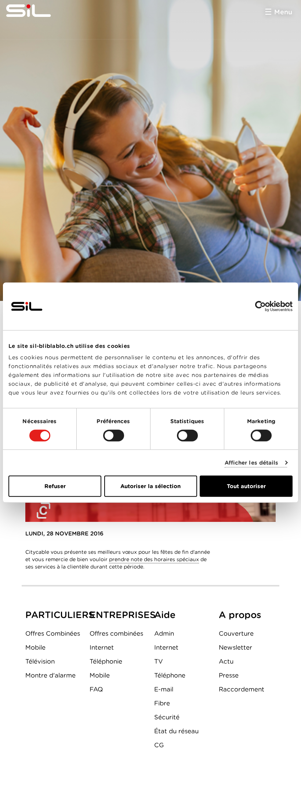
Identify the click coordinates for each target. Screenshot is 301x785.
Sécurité (166, 717)
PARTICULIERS (59, 614)
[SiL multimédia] (36, 11)
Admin (164, 633)
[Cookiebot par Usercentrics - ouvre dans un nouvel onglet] (260, 306)
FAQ (96, 689)
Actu (226, 661)
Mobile (35, 647)
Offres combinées (116, 633)
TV (158, 661)
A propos (240, 614)
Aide (164, 614)
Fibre (162, 703)
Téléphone (169, 675)
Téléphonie (106, 661)
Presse (229, 675)
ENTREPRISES (123, 614)
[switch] (113, 435)
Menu (283, 12)
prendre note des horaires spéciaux (154, 559)
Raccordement (241, 689)
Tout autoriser (246, 486)
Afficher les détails (252, 462)
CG (159, 745)
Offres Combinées (52, 633)
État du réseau (176, 731)
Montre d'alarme (50, 675)
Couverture (236, 633)
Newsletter (235, 647)
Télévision (40, 661)
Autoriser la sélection (150, 486)
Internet (102, 647)
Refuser (55, 486)
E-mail (163, 689)
